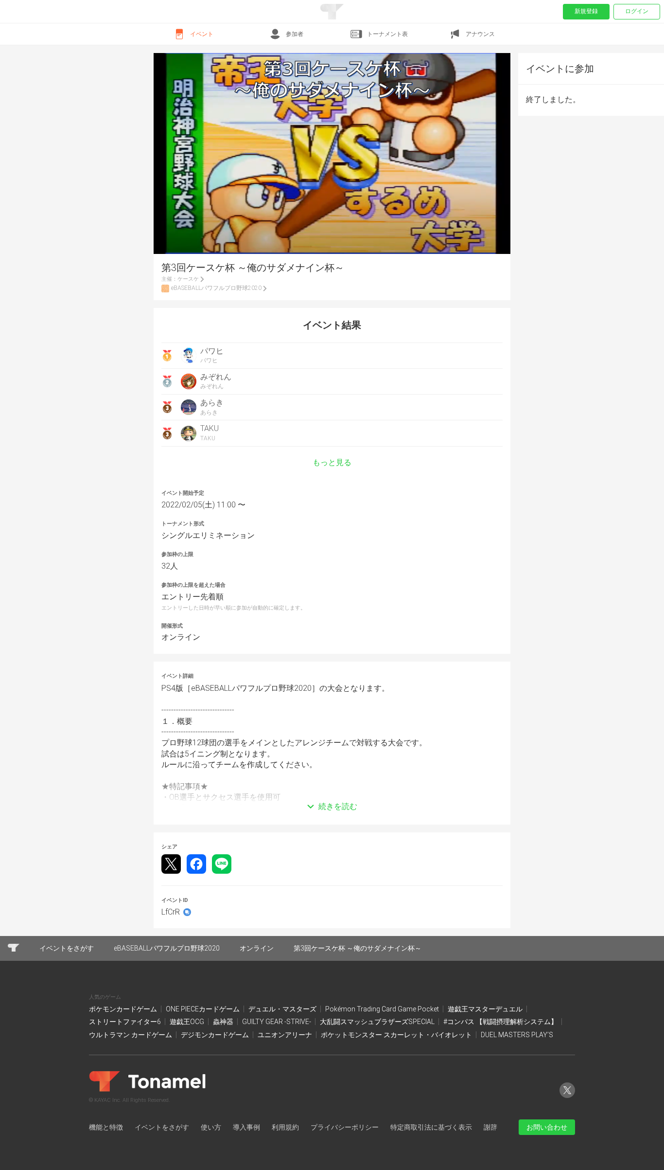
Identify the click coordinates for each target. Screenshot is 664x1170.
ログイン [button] (636, 11)
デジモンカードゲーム (215, 1035)
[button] (332, 792)
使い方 (211, 1127)
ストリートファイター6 (125, 1022)
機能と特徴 (106, 1127)
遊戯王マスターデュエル (486, 1009)
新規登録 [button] (586, 11)
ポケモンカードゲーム (123, 1009)
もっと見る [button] (332, 462)
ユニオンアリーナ (286, 1035)
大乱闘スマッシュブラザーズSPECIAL (378, 1022)
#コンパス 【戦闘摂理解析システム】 (501, 1022)
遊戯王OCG (188, 1022)
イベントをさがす (162, 1127)
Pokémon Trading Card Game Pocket (382, 1009)
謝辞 (490, 1127)
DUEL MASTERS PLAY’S (517, 1035)
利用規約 (285, 1127)
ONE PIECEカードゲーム (203, 1009)
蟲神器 (224, 1022)
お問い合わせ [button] (546, 1127)
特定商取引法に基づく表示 (431, 1127)
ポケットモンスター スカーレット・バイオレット (397, 1035)
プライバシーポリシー (345, 1127)
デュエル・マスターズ (283, 1009)
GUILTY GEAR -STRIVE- (277, 1022)
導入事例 (246, 1127)
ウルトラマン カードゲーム (131, 1035)
